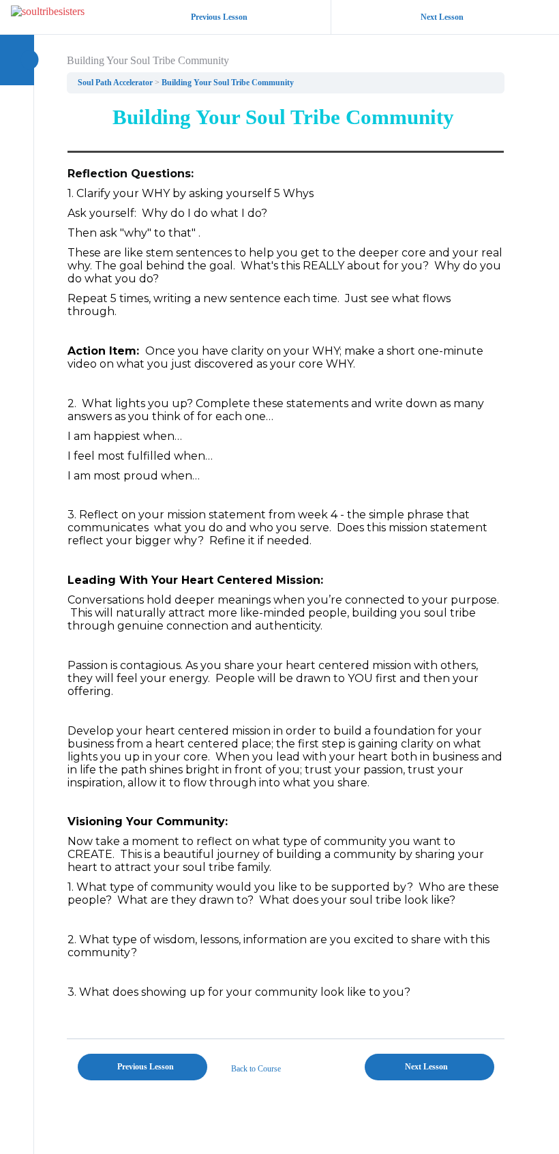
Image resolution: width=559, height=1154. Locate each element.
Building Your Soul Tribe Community (228, 82)
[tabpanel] (285, 565)
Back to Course (256, 1069)
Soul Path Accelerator (115, 82)
